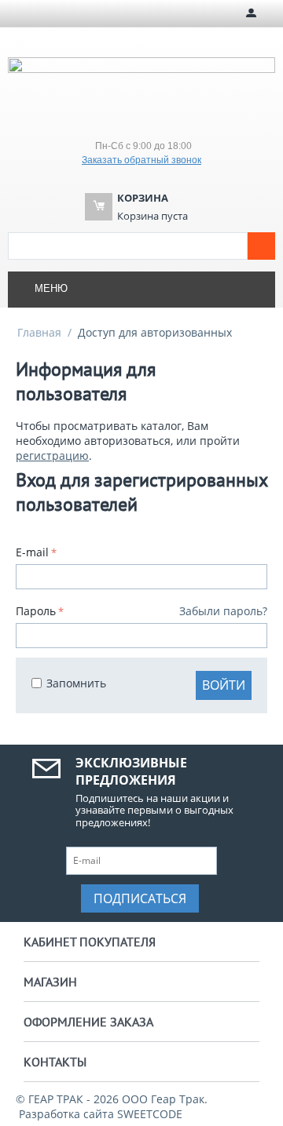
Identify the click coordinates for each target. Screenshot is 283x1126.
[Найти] (261, 246)
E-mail (32, 552)
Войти (223, 685)
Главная (39, 332)
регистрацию (52, 455)
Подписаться (140, 898)
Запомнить (76, 683)
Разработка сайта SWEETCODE (100, 1113)
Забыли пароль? (223, 610)
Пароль (36, 610)
